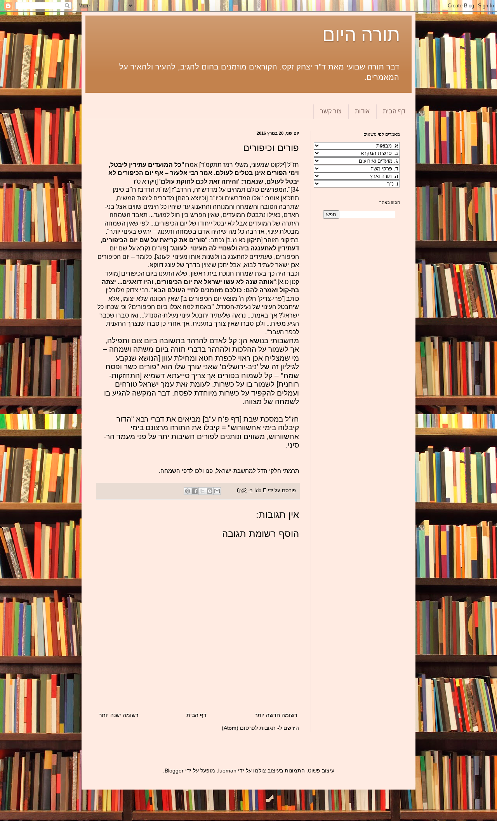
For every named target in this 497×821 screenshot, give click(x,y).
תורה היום (361, 34)
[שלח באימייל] (217, 491)
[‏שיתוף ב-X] (202, 491)
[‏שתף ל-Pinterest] (187, 491)
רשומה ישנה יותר (118, 715)
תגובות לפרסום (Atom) (249, 728)
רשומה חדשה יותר (276, 715)
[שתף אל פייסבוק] (195, 491)
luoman (227, 770)
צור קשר (331, 111)
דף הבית (394, 111)
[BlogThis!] (210, 491)
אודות (362, 111)
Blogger (174, 770)
